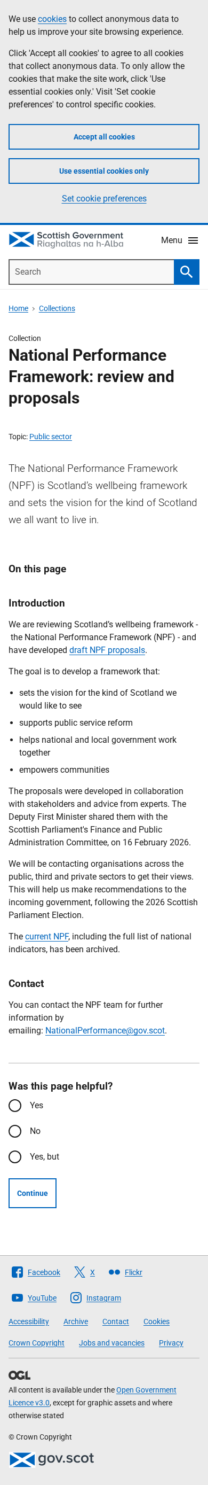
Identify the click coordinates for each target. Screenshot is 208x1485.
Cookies (156, 1321)
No (35, 1131)
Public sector (50, 436)
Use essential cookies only (104, 171)
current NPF (46, 936)
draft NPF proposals (107, 650)
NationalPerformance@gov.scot (105, 1030)
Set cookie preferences (104, 198)
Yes (36, 1105)
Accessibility (29, 1321)
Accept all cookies (104, 137)
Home (18, 308)
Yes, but (44, 1157)
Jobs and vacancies (112, 1343)
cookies (52, 19)
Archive (75, 1321)
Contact (115, 1321)
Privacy (171, 1343)
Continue (32, 1193)
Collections (57, 308)
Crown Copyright (37, 1343)
